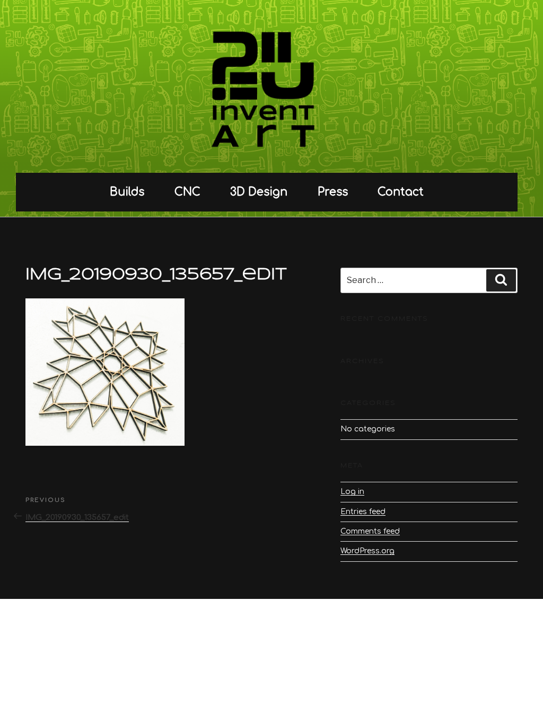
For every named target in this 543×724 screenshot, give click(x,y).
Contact (401, 192)
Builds (127, 192)
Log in (352, 492)
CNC (187, 192)
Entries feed (363, 512)
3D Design (258, 192)
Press (333, 192)
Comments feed (370, 531)
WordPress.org (367, 551)
